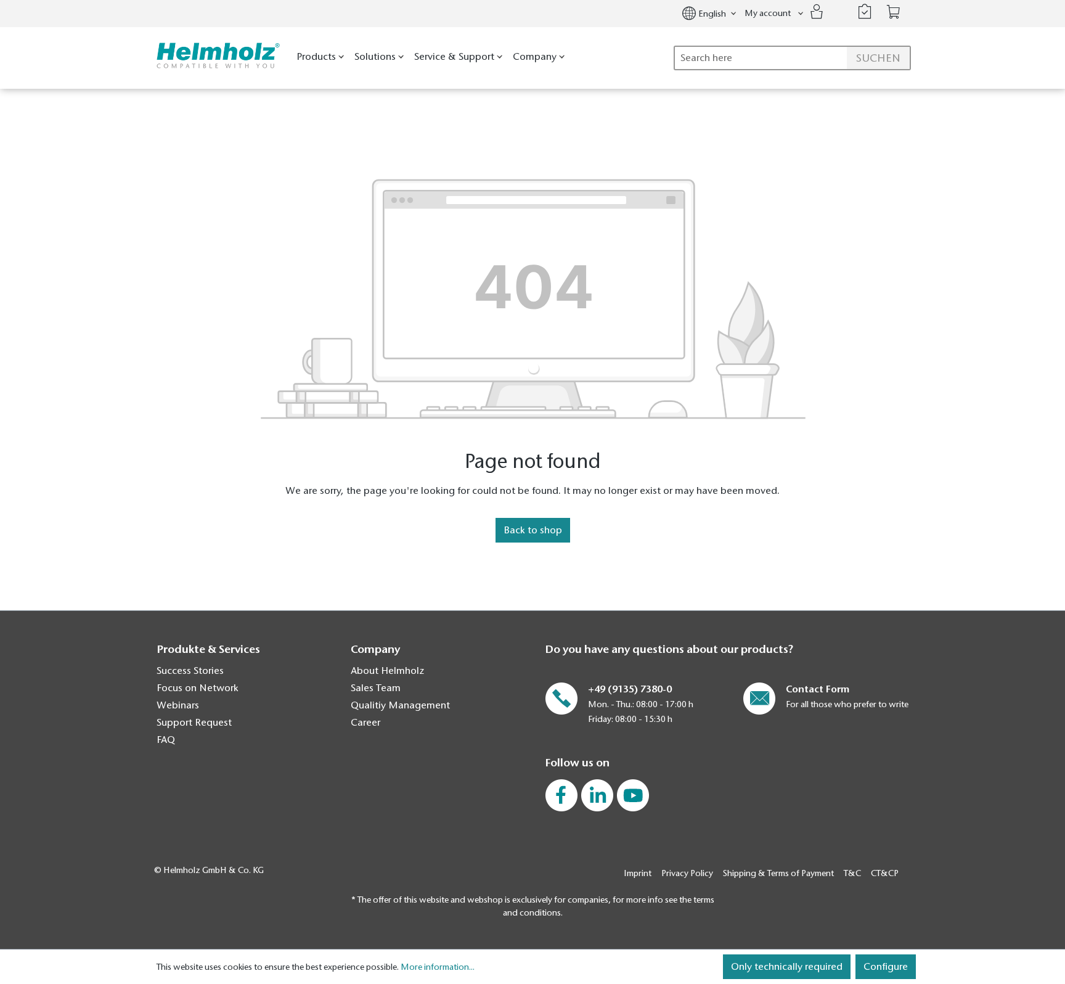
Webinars (178, 705)
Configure (885, 967)
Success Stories (190, 671)
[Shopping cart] (893, 12)
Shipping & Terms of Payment (778, 873)
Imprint (637, 873)
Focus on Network (198, 688)
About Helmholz (387, 671)
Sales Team (376, 688)
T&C (852, 873)
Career (365, 722)
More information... (438, 967)
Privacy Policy (687, 873)
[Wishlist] (865, 11)
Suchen (878, 58)
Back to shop (533, 530)
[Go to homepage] (215, 56)
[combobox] (792, 58)
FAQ (166, 740)
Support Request (194, 722)
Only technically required (787, 967)
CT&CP (885, 873)
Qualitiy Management (400, 705)
